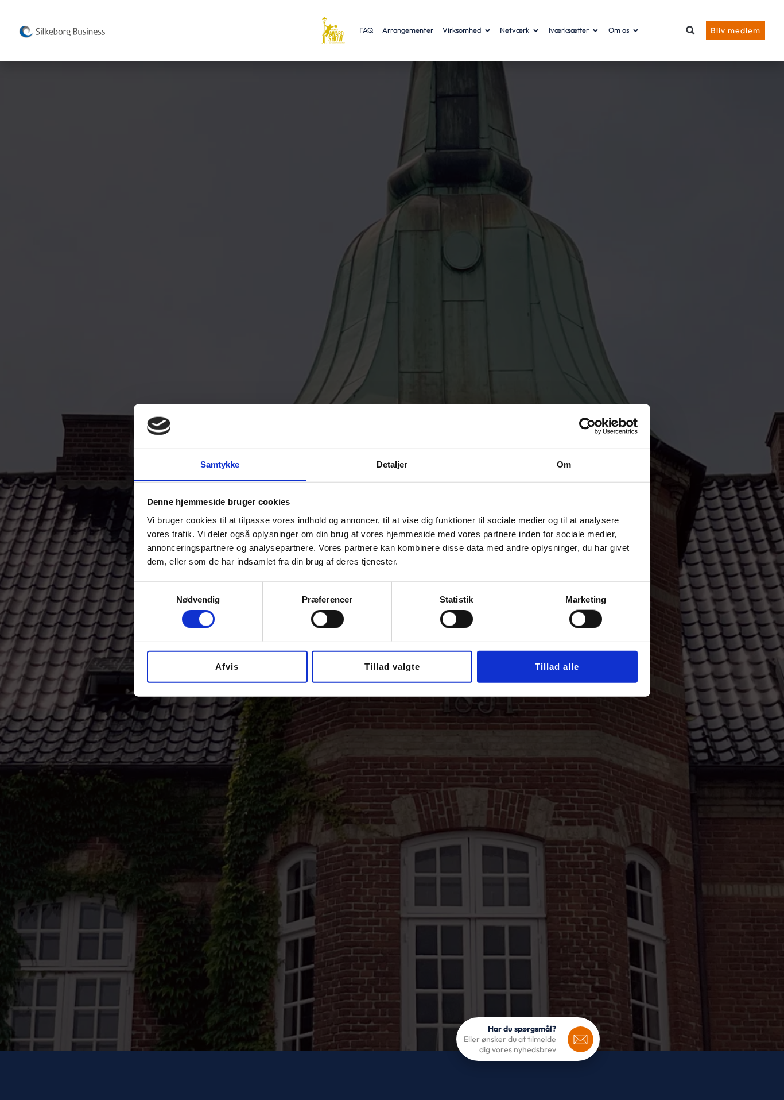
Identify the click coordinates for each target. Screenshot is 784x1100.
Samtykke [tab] (220, 464)
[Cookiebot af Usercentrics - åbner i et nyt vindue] (587, 426)
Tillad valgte (392, 666)
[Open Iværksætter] (595, 30)
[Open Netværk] (536, 30)
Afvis (227, 666)
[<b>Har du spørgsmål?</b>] (580, 1039)
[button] (690, 30)
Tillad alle (557, 666)
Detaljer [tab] (392, 464)
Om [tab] (564, 464)
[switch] (327, 618)
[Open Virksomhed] (487, 30)
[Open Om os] (635, 30)
